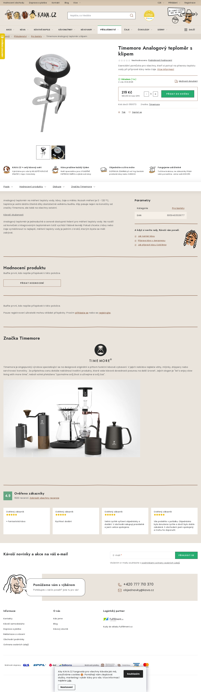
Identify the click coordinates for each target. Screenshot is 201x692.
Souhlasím (133, 673)
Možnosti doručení (188, 81)
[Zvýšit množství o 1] (155, 94)
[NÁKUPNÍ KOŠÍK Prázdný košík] (185, 16)
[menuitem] (10, 30)
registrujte (105, 312)
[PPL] (39, 665)
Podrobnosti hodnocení (160, 60)
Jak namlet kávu (146, 236)
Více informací (165, 69)
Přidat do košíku (177, 94)
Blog (67, 2)
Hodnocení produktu (31, 186)
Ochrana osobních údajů (16, 644)
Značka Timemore (81, 186)
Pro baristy (178, 208)
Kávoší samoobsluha (13, 623)
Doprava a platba (38, 2)
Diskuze (57, 186)
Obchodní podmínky (13, 639)
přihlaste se (81, 312)
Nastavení (66, 687)
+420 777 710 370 (138, 584)
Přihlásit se (186, 555)
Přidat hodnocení (32, 283)
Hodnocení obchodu (13, 2)
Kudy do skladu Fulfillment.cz (118, 626)
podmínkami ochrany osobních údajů (161, 562)
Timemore (154, 104)
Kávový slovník (60, 629)
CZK (160, 2)
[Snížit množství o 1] (146, 94)
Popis (6, 186)
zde (69, 680)
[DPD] (52, 665)
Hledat (132, 15)
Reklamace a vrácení (14, 634)
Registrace (190, 2)
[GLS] (26, 665)
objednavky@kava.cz (138, 590)
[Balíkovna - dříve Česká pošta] (65, 665)
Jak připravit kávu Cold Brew (152, 244)
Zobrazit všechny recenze (44, 498)
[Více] (190, 30)
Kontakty (7, 618)
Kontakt (56, 2)
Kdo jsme (58, 618)
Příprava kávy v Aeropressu (151, 240)
